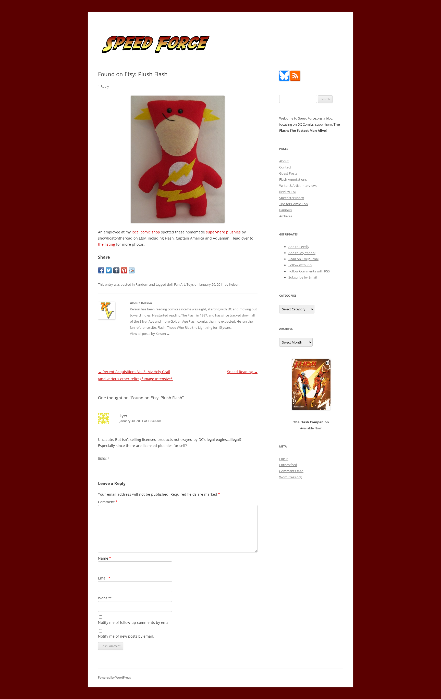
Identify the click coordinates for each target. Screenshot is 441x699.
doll (170, 284)
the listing (106, 244)
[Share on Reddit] (132, 270)
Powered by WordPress (114, 677)
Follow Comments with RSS (309, 271)
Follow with (300, 265)
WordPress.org (290, 477)
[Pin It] (124, 270)
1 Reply (103, 86)
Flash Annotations (293, 179)
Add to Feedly (298, 246)
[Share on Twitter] (109, 270)
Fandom (142, 284)
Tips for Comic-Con (293, 204)
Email (104, 578)
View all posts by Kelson (150, 333)
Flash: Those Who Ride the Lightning (184, 327)
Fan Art (179, 284)
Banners (285, 210)
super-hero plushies (223, 232)
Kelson (234, 284)
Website (105, 598)
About (284, 161)
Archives (285, 216)
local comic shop (146, 232)
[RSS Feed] (295, 79)
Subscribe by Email (302, 277)
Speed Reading (242, 371)
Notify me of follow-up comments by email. (135, 622)
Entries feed (288, 465)
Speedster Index (291, 197)
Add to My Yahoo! (301, 252)
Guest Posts (288, 173)
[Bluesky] (284, 79)
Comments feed (291, 471)
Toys (190, 284)
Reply (102, 458)
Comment (108, 501)
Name (104, 558)
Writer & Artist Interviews (298, 185)
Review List (287, 191)
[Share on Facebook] (101, 270)
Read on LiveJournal (303, 259)
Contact (285, 167)
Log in (283, 458)
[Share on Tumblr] (116, 270)
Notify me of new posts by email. (126, 636)
